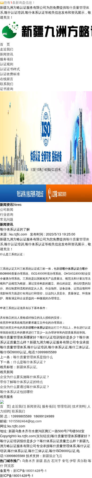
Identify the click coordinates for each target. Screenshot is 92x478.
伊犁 (73, 460)
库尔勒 (82, 460)
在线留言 (6, 78)
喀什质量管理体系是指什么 (33, 356)
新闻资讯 (6, 54)
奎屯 (65, 460)
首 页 (5, 44)
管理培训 (63, 406)
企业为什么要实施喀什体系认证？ (25, 376)
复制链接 (43, 435)
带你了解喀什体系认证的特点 (21, 381)
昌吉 (47, 460)
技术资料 (78, 406)
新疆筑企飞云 (52, 455)
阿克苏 (9, 465)
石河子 (56, 460)
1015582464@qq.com (25, 421)
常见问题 (6, 219)
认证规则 (6, 64)
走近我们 (6, 49)
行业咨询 (6, 214)
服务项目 (6, 59)
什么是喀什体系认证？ (29, 361)
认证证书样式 (10, 68)
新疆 (39, 460)
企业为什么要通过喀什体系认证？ (25, 386)
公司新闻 (6, 209)
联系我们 (6, 83)
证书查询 (6, 88)
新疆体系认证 (26, 366)
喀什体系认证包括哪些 (16, 391)
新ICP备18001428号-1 (30, 470)
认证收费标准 (10, 73)
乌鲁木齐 (28, 460)
